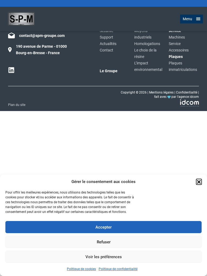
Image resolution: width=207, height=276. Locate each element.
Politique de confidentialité (118, 269)
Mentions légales (161, 92)
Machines (177, 37)
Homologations (147, 44)
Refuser (104, 242)
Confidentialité (186, 92)
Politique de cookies (81, 269)
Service (175, 44)
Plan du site (16, 105)
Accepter (103, 227)
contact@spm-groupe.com (42, 35)
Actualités (108, 44)
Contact (106, 50)
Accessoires (179, 50)
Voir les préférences (103, 256)
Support (106, 37)
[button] (199, 181)
